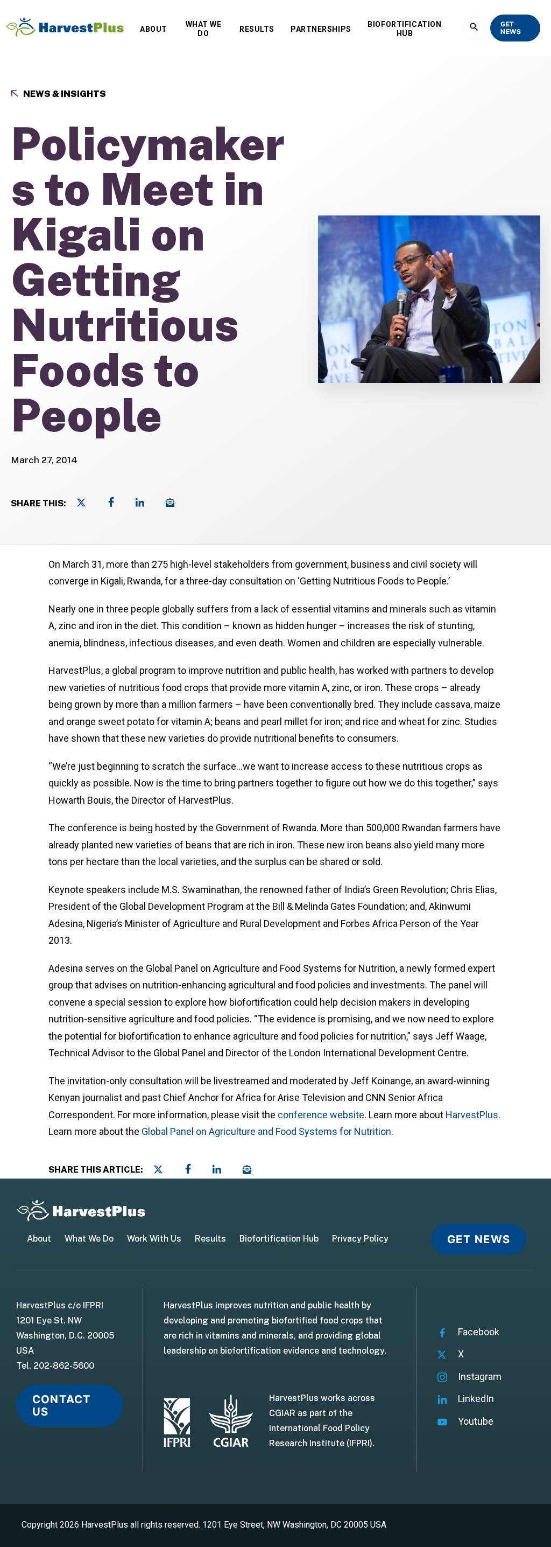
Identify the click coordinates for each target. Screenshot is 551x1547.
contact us (61, 1405)
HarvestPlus (472, 1114)
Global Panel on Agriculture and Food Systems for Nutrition (266, 1131)
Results (256, 29)
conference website (320, 1114)
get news (510, 28)
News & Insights (64, 94)
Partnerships (321, 29)
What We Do (204, 29)
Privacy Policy (360, 1239)
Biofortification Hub (404, 29)
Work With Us (154, 1239)
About (153, 29)
